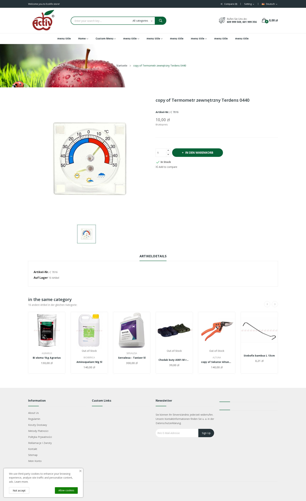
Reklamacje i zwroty (40, 443)
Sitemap (33, 455)
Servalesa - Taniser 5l (132, 357)
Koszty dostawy (37, 425)
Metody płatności (38, 431)
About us (33, 413)
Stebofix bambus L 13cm (259, 355)
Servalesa (131, 353)
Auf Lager (41, 278)
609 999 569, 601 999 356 (242, 22)
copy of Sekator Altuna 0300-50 (217, 362)
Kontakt (32, 449)
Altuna (217, 358)
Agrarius (47, 353)
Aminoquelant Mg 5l (89, 362)
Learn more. (21, 481)
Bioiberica (89, 358)
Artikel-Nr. (41, 272)
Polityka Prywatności (40, 437)
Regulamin (34, 419)
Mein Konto (35, 461)
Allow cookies (66, 490)
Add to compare (168, 167)
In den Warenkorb (199, 153)
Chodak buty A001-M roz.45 (174, 359)
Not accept (19, 490)
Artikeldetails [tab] (153, 256)
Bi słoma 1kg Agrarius (47, 357)
